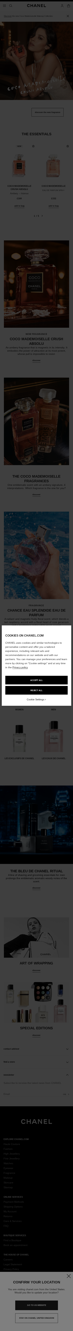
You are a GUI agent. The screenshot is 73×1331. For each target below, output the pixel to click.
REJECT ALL (36, 690)
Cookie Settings (35, 699)
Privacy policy (20, 667)
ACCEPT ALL (36, 680)
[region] (36, 665)
